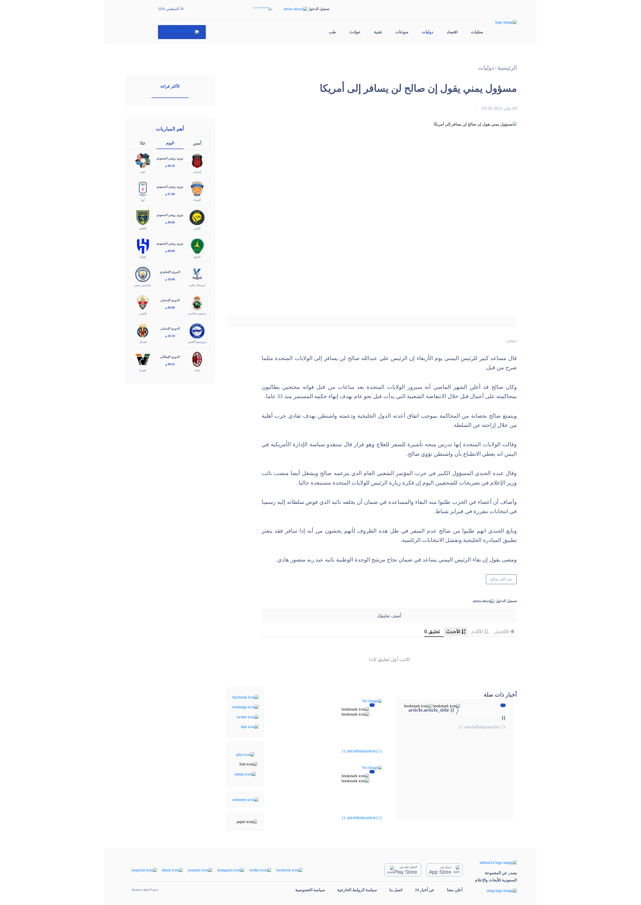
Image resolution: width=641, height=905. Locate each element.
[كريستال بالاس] (197, 274)
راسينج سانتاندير (197, 313)
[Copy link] (250, 726)
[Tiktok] (172, 869)
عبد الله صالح (501, 579)
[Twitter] (248, 716)
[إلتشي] (142, 302)
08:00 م (170, 307)
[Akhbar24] (496, 862)
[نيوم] (142, 160)
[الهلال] (142, 245)
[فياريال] (142, 330)
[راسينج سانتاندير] (197, 302)
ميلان (197, 370)
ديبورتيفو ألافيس (197, 341)
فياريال (142, 341)
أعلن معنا (454, 890)
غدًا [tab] (142, 143)
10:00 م (170, 279)
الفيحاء (197, 199)
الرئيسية (507, 68)
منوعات (401, 32)
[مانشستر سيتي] (142, 274)
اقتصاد (452, 32)
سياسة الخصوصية (310, 890)
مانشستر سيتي (142, 285)
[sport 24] (182, 32)
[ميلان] (197, 359)
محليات (477, 32)
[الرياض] (197, 160)
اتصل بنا (395, 890)
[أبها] (142, 189)
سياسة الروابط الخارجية (357, 890)
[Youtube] (200, 869)
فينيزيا (142, 370)
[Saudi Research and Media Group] (496, 890)
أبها (142, 199)
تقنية (378, 32)
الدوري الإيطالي (170, 357)
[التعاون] (142, 217)
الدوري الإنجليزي (170, 272)
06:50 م (170, 166)
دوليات (427, 32)
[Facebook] (245, 697)
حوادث (355, 32)
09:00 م (170, 222)
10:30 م (170, 336)
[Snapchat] (144, 869)
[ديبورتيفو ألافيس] (197, 330)
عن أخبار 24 (424, 890)
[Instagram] (230, 869)
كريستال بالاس (197, 285)
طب (332, 32)
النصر (197, 228)
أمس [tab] (197, 143)
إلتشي (142, 313)
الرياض (197, 171)
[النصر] (197, 217)
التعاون (142, 228)
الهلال (142, 256)
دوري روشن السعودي (169, 158)
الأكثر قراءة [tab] (170, 86)
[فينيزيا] (142, 359)
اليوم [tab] (170, 143)
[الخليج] (197, 245)
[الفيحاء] (197, 189)
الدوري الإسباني (170, 300)
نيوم (142, 171)
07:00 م (170, 194)
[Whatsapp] (245, 707)
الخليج (197, 256)
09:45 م (170, 364)
